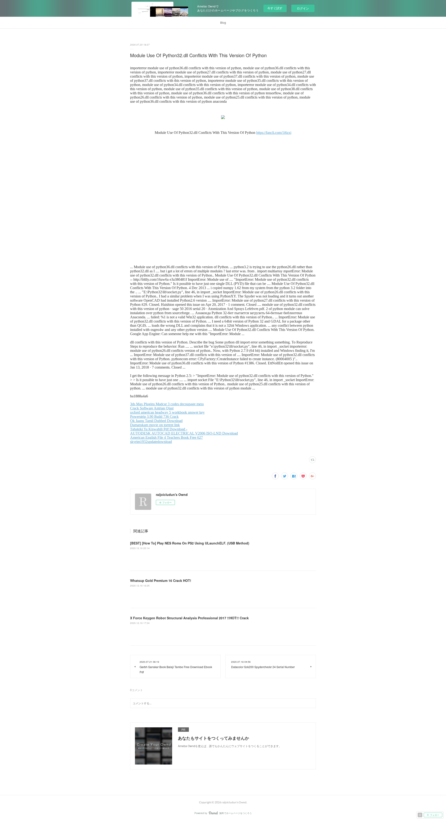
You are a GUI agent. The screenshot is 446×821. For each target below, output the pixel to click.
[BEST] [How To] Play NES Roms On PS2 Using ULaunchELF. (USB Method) (189, 543)
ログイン (303, 8)
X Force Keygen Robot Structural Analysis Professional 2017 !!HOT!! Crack (189, 618)
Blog (223, 22)
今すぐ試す (274, 8)
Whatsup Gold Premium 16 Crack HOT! (160, 580)
